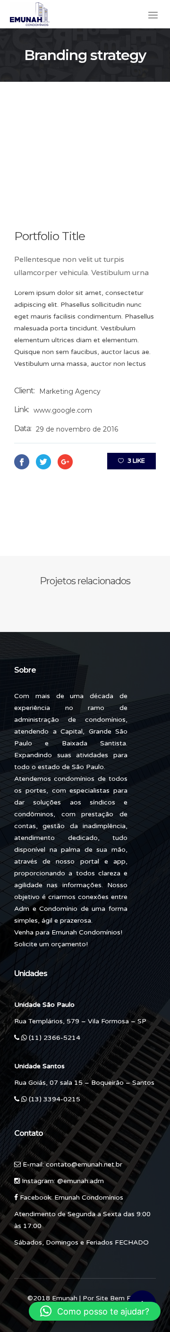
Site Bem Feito (119, 1298)
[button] (95, 1311)
